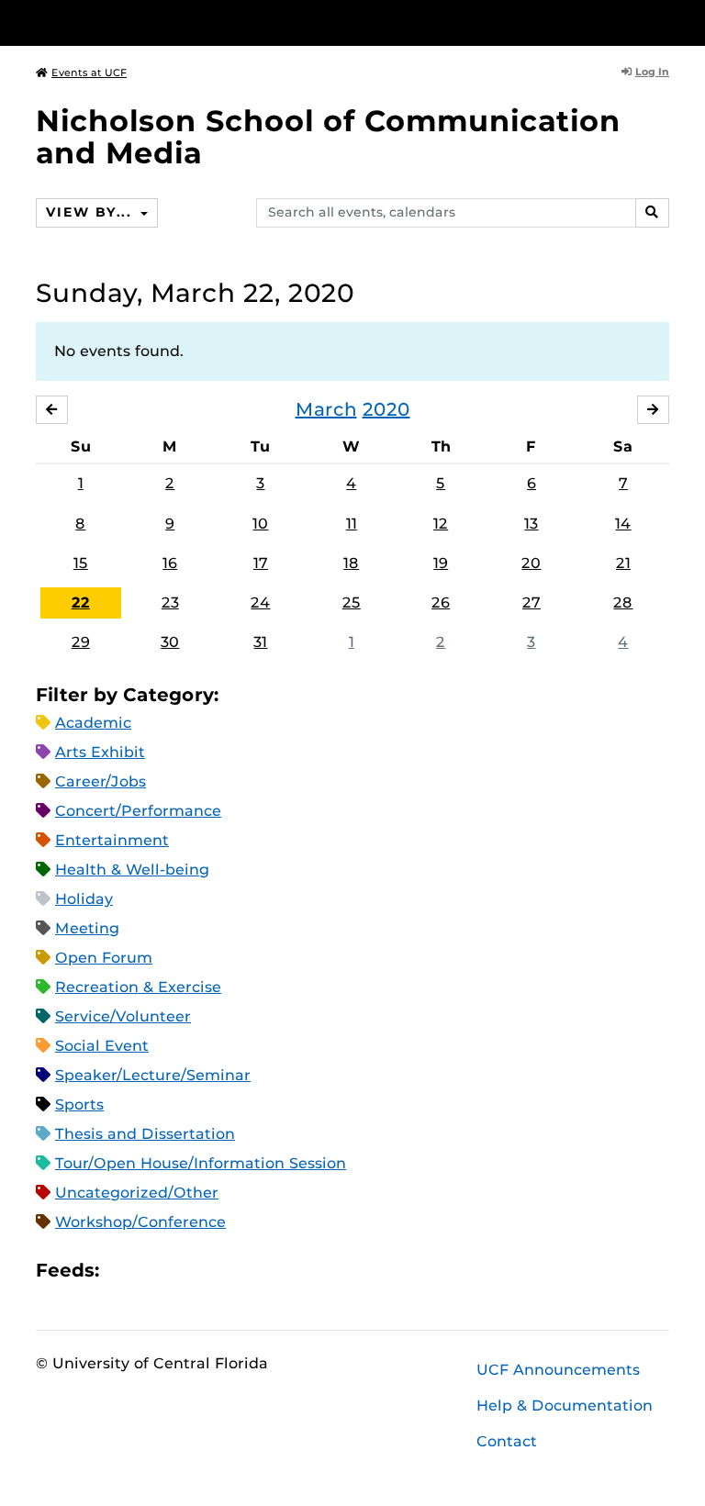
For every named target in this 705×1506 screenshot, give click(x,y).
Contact (506, 1441)
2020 (386, 409)
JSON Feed (247, 1270)
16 (169, 563)
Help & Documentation (564, 1405)
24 (260, 602)
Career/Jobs (100, 781)
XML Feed (216, 1270)
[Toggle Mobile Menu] (664, 21)
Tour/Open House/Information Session (200, 1163)
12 (440, 523)
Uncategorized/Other (136, 1192)
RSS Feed (185, 1270)
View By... (91, 212)
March (326, 409)
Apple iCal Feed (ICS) (123, 1270)
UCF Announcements (558, 1369)
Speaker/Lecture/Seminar (153, 1075)
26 (440, 602)
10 (260, 523)
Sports (79, 1104)
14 (623, 523)
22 (81, 602)
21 (623, 563)
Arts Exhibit (100, 752)
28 (622, 602)
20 (531, 563)
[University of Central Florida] (158, 22)
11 (351, 523)
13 (531, 523)
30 (170, 642)
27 (531, 602)
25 (351, 602)
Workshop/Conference (140, 1222)
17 (260, 563)
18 (351, 563)
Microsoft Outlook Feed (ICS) (154, 1270)
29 (81, 642)
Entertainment (112, 840)
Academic (93, 722)
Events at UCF (89, 72)
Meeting (87, 928)
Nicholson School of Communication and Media (328, 137)
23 (170, 602)
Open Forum (103, 957)
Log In (652, 71)
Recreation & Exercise (138, 987)
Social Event (102, 1045)
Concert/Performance (138, 811)
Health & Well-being (132, 869)
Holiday (84, 899)
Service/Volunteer (123, 1016)
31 (260, 642)
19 (440, 563)
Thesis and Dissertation (145, 1134)
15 (80, 563)
